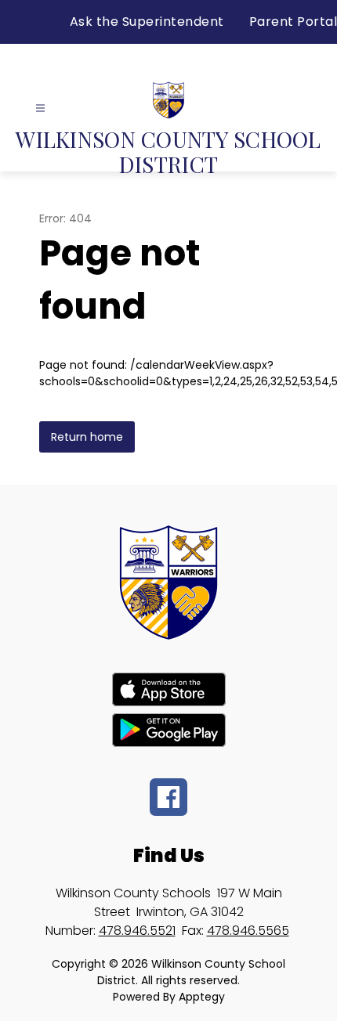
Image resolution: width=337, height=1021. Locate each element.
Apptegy (202, 997)
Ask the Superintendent (147, 22)
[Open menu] (40, 108)
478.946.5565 (248, 931)
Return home (87, 437)
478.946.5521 (137, 931)
